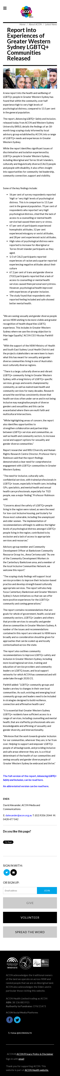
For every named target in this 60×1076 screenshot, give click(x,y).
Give (30, 903)
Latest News (51, 24)
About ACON (35, 24)
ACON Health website (36, 1070)
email (21, 1058)
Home (22, 24)
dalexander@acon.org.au (19, 815)
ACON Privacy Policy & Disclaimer (35, 1054)
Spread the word (30, 932)
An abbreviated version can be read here (25, 786)
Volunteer (30, 917)
